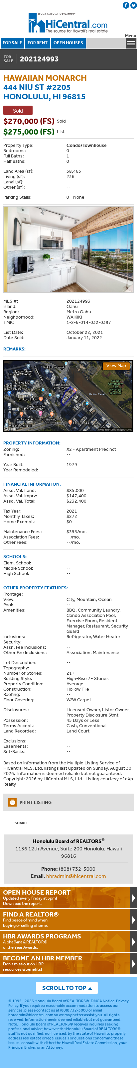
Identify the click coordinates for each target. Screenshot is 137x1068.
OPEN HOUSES (68, 43)
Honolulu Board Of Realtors (68, 23)
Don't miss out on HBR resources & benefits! (42, 963)
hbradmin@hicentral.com (76, 876)
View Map (116, 365)
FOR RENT (38, 43)
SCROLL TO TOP (64, 988)
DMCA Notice (102, 1001)
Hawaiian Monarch (45, 77)
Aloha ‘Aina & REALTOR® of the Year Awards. (42, 941)
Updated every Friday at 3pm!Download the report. (37, 897)
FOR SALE (12, 43)
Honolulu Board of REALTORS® (62, 1001)
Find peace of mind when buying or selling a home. (31, 919)
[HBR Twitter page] (133, 5)
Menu (130, 36)
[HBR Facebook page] (126, 5)
